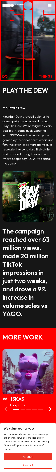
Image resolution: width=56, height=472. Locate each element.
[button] (8, 409)
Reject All (28, 465)
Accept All (28, 456)
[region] (28, 447)
